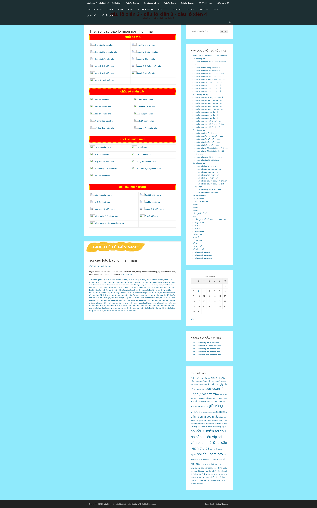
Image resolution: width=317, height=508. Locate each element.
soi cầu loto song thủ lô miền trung (208, 157)
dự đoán (204, 389)
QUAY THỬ (91, 15)
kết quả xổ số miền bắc (214, 420)
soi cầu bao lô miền (96, 306)
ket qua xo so (201, 420)
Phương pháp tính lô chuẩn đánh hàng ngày (208, 427)
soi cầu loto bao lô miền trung (206, 133)
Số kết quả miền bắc (203, 252)
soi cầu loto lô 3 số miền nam (206, 178)
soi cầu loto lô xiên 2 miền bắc (207, 112)
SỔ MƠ (216, 9)
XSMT (130, 9)
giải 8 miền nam (102, 154)
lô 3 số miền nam (102, 176)
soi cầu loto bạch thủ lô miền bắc (208, 76)
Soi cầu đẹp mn (187, 3)
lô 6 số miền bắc (102, 100)
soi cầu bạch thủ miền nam (149, 298)
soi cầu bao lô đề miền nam (137, 300)
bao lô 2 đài (168, 280)
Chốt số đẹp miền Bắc (206, 381)
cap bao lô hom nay (100, 293)
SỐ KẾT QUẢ (107, 15)
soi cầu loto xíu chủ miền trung (207, 160)
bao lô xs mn (118, 287)
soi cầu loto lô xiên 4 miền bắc (207, 118)
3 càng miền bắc (146, 114)
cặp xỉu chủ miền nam (104, 161)
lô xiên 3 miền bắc (147, 107)
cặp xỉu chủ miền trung (105, 209)
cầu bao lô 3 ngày (141, 293)
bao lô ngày (124, 282)
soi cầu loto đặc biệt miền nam (207, 172)
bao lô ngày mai (151, 282)
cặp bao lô (150, 290)
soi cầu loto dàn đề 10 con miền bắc (209, 109)
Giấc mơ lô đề (223, 3)
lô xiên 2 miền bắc (103, 107)
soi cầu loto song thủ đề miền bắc (208, 121)
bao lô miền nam (144, 154)
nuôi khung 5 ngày (121, 298)
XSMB (110, 9)
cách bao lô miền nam (159, 287)
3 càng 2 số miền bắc (104, 121)
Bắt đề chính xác (205, 3)
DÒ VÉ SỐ (203, 9)
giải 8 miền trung (102, 202)
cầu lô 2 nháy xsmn (137, 295)
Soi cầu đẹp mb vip (151, 3)
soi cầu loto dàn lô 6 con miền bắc (208, 88)
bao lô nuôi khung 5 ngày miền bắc (157, 285)
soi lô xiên (203, 474)
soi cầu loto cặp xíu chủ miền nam (208, 169)
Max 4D (198, 228)
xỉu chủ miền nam (103, 147)
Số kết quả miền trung (203, 255)
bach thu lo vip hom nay (137, 280)
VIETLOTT (162, 9)
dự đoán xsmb (207, 394)
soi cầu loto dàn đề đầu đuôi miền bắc (210, 79)
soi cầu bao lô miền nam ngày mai (130, 308)
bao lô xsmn (128, 287)
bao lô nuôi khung (118, 285)
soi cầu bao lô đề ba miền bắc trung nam (112, 300)
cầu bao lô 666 (154, 293)
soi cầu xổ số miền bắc (215, 471)
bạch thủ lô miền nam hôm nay (117, 280)
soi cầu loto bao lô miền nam (113, 260)
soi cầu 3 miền (202, 431)
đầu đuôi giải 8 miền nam (106, 168)
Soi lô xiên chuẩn (212, 474)
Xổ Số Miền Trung (214, 480)
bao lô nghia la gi (164, 282)
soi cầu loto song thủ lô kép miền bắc (209, 124)
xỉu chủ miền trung (103, 195)
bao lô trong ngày (106, 287)
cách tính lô (201, 384)
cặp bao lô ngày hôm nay (117, 293)
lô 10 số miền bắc (146, 121)
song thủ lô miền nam (146, 161)
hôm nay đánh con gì (209, 412)
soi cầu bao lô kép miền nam (164, 303)
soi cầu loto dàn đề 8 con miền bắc (209, 106)
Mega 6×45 (199, 222)
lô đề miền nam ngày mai (105, 298)
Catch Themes (222, 504)
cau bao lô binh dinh (100, 295)
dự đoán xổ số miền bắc (206, 398)
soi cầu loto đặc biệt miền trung (207, 139)
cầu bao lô (130, 293)
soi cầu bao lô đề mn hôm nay (104, 303)
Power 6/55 (199, 231)
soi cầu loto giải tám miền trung (207, 142)
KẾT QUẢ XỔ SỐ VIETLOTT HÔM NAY (211, 219)
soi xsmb (220, 474)
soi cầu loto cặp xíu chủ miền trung (209, 136)
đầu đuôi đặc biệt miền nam (149, 168)
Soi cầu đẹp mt (170, 3)
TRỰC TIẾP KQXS (94, 9)
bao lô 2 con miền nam (155, 280)
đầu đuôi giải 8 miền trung (106, 216)
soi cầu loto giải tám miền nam (207, 175)
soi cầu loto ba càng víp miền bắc (208, 68)
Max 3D (198, 225)
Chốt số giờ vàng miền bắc (200, 378)
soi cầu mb (214, 464)
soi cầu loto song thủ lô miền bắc (208, 127)
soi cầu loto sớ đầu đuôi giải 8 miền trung (211, 148)
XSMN (120, 9)
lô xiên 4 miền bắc (103, 114)
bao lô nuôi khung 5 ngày (135, 285)
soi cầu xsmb (204, 468)
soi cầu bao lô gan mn (145, 303)
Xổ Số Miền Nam (201, 480)
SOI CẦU (190, 9)
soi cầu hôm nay (210, 454)
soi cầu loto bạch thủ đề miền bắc (208, 71)
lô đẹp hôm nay (220, 423)
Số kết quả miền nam (203, 258)
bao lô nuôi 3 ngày (104, 285)
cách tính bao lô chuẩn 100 (111, 290)
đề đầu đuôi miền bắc (104, 128)
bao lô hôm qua (113, 282)
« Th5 (193, 319)
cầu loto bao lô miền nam (154, 295)
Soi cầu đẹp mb (132, 3)
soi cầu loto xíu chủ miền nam (207, 193)
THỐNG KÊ (176, 9)
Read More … (128, 274)
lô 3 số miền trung (152, 216)
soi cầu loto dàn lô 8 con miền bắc (208, 91)
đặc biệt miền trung (153, 195)
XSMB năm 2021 (203, 477)
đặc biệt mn (142, 147)
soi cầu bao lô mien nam (113, 306)
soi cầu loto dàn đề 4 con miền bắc (209, 100)
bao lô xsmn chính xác (142, 287)
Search (223, 32)
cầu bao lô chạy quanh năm (119, 295)
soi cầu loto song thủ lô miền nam (208, 190)
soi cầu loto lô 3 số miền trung (207, 145)
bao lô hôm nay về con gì (98, 282)
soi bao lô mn (134, 298)
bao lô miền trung (152, 202)
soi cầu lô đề (98, 311)
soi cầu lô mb (109, 311)
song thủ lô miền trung (154, 209)
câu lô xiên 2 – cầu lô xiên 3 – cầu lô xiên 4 (104, 3)
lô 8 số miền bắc (146, 100)
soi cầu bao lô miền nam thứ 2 (155, 308)
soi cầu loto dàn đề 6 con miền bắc (209, 103)
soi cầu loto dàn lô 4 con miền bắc (208, 85)
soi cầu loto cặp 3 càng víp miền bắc (209, 97)
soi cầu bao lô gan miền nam (126, 303)
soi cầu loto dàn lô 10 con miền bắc (209, 82)
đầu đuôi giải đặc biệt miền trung (109, 223)
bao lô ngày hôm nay (137, 282)
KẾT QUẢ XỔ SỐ (145, 9)
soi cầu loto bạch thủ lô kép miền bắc (209, 74)
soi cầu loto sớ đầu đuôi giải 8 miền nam (211, 181)
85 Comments (107, 266)
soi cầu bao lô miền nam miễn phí (105, 308)
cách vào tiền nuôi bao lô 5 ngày (133, 290)
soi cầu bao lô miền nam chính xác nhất (137, 306)
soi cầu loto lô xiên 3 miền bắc (207, 115)
